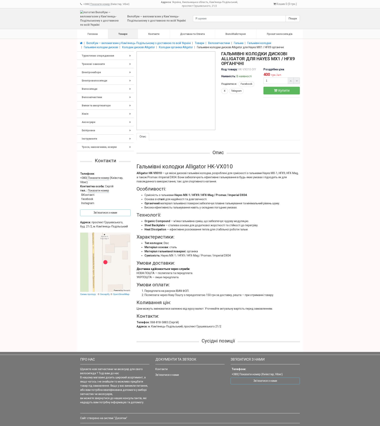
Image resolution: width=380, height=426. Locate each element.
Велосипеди (107, 90)
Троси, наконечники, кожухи (107, 148)
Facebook (246, 83)
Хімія (107, 115)
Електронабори (107, 73)
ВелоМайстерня (235, 33)
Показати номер (100, 4)
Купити (283, 90)
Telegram (236, 90)
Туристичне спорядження (107, 57)
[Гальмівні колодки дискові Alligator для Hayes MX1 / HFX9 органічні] (176, 91)
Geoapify (104, 294)
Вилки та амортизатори (107, 107)
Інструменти (107, 140)
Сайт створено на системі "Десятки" (103, 418)
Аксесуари (107, 123)
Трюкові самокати (107, 65)
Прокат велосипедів (280, 33)
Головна (92, 33)
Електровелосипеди (107, 82)
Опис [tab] (143, 136)
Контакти (153, 33)
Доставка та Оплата (192, 33)
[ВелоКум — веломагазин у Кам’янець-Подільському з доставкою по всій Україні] (105, 262)
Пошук (293, 18)
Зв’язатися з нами (167, 374)
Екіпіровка (107, 132)
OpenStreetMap (121, 294)
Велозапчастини (107, 98)
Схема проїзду (88, 294)
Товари (122, 33)
